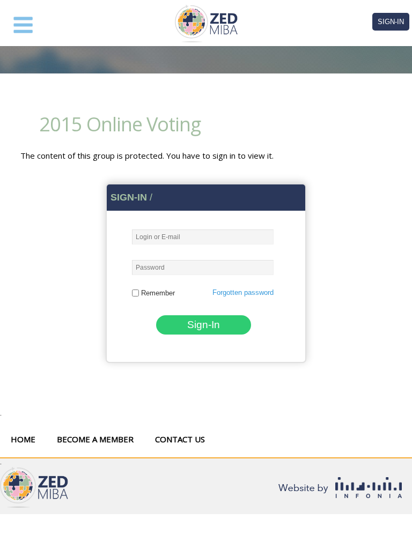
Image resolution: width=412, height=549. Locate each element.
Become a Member (95, 439)
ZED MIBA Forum (206, 23)
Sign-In (391, 22)
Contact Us (180, 439)
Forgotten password (243, 292)
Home (23, 439)
